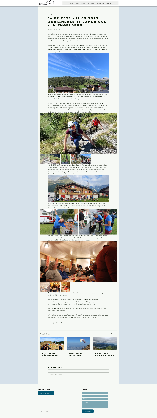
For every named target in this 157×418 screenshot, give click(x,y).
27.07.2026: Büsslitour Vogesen (49, 354)
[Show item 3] (65, 159)
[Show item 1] (45, 159)
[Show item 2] (55, 159)
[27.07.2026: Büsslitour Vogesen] (52, 343)
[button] (83, 3)
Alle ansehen (113, 333)
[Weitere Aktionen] (108, 14)
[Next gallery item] (115, 133)
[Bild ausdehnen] (78, 133)
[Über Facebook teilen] (49, 323)
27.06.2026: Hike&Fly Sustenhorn (76, 354)
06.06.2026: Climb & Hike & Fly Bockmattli (104, 354)
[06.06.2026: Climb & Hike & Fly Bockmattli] (105, 343)
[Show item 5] (86, 159)
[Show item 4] (76, 159)
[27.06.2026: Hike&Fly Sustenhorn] (78, 343)
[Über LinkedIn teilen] (57, 323)
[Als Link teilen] (61, 323)
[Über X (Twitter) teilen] (53, 323)
